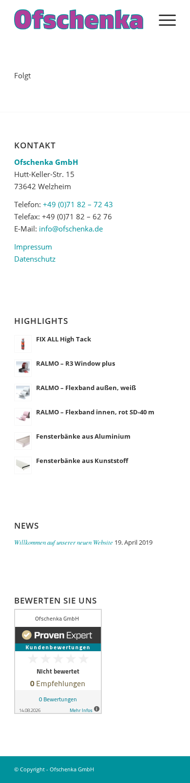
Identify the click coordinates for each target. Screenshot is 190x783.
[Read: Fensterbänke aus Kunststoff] (23, 465)
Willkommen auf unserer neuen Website (63, 542)
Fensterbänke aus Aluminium (83, 436)
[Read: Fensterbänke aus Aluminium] (23, 441)
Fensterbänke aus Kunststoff (82, 460)
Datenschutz (35, 259)
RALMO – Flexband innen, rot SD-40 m (95, 412)
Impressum (33, 246)
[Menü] (162, 19)
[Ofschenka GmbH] (78, 19)
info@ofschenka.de (71, 228)
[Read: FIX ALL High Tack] (23, 344)
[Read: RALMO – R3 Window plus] (23, 368)
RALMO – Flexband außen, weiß (86, 387)
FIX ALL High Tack (63, 339)
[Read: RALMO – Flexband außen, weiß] (23, 392)
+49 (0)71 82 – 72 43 (78, 204)
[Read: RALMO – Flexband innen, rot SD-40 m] (23, 417)
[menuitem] (162, 19)
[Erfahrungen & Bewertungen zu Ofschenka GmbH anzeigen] (58, 711)
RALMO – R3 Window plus (75, 363)
